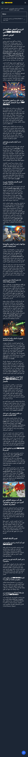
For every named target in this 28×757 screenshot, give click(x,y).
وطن (2, 8)
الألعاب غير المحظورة (12, 80)
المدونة (6, 8)
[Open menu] (25, 2)
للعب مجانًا (7, 586)
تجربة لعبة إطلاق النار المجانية (16, 445)
